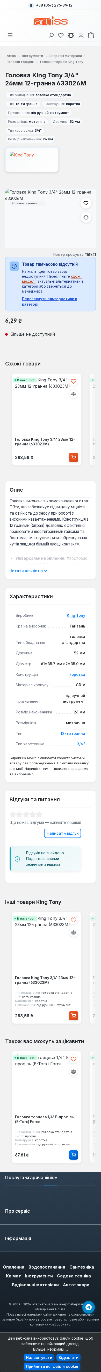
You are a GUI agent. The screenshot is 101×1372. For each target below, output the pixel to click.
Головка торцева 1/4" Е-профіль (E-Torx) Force (44, 1119)
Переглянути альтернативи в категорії (49, 301)
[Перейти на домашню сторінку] (51, 20)
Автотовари (76, 1284)
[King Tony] (50, 159)
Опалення (13, 1267)
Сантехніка (81, 1267)
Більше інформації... (50, 1349)
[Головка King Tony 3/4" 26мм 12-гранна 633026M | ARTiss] (50, 218)
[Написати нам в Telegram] (88, 1307)
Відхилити (68, 1357)
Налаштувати (39, 1357)
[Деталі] (73, 1155)
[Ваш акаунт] (81, 34)
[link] (61, 34)
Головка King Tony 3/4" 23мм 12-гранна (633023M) (45, 441)
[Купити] (73, 457)
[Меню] (10, 34)
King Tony (76, 615)
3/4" (81, 744)
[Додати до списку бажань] (86, 203)
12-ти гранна (73, 733)
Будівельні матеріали (35, 1284)
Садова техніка (74, 1275)
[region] (50, 218)
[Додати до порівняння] (86, 217)
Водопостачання (46, 1267)
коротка (77, 674)
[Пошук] (51, 34)
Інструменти (39, 1275)
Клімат (13, 1275)
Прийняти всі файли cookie (52, 1366)
